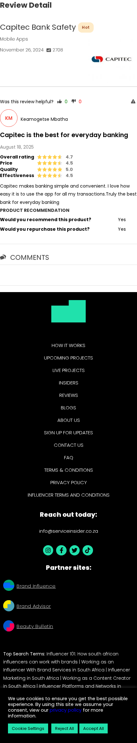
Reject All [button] (64, 728)
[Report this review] (134, 102)
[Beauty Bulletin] (8, 626)
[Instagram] (48, 550)
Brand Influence (36, 586)
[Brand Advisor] (8, 606)
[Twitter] (74, 550)
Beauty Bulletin (35, 626)
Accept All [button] (93, 728)
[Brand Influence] (8, 586)
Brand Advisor (34, 606)
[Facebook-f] (61, 550)
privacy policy (65, 710)
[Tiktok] (88, 550)
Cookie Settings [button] (28, 728)
